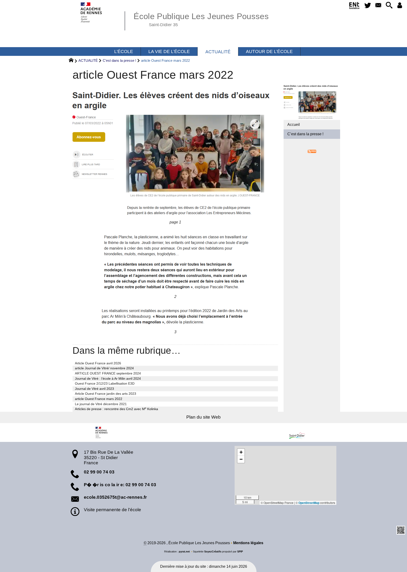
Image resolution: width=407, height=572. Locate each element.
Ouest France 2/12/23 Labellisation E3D (104, 383)
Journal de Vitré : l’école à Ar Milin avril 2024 (108, 378)
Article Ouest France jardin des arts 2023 (105, 393)
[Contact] (378, 5)
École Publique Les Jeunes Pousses (201, 19)
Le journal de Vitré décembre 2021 (101, 404)
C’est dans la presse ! (119, 60)
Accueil (293, 125)
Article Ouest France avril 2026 (98, 363)
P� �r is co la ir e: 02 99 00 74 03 (120, 484)
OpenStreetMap (308, 503)
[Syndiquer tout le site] (312, 151)
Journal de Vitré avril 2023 (94, 389)
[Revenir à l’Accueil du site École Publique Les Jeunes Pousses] (91, 12)
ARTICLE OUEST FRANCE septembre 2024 (108, 373)
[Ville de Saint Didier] (305, 432)
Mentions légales (248, 543)
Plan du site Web (203, 417)
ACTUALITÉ (88, 60)
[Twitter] (367, 5)
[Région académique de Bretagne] (102, 432)
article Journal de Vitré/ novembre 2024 (104, 368)
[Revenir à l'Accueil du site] (73, 60)
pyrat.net (184, 551)
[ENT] (354, 6)
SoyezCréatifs (212, 551)
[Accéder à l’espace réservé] (400, 5)
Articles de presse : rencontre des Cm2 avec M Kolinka (116, 409)
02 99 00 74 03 (99, 471)
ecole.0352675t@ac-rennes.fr (115, 497)
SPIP (240, 551)
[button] (389, 5)
